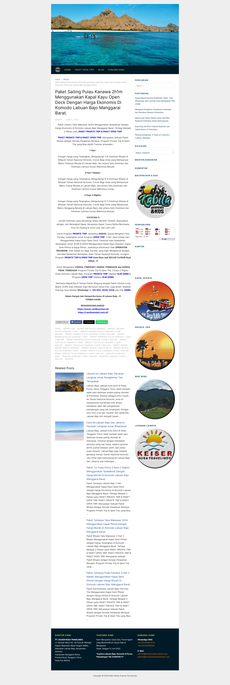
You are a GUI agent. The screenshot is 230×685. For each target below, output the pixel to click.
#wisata (69, 359)
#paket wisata (120, 345)
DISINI (127, 290)
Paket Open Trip (84, 69)
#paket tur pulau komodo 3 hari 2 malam (87, 345)
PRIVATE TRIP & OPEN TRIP (79, 257)
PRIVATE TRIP (80, 233)
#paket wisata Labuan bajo (96, 348)
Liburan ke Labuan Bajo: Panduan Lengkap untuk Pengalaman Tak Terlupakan (105, 377)
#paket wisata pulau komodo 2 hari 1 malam (105, 351)
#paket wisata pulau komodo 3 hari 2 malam (79, 353)
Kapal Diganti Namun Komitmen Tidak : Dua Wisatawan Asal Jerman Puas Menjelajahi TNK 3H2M (155, 101)
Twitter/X (89, 322)
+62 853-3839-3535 (103, 290)
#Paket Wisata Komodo (67, 348)
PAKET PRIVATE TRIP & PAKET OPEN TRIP (79, 137)
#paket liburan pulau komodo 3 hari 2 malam (90, 334)
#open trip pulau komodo (91, 329)
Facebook (77, 322)
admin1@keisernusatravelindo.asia (152, 654)
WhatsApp (102, 322)
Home (67, 69)
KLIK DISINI (123, 273)
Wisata (66, 79)
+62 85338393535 (146, 642)
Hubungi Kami (116, 69)
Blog (101, 69)
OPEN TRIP (99, 237)
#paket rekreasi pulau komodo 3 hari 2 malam (92, 340)
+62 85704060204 (146, 645)
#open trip (69, 329)
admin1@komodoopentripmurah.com (154, 657)
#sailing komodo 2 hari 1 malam (79, 356)
